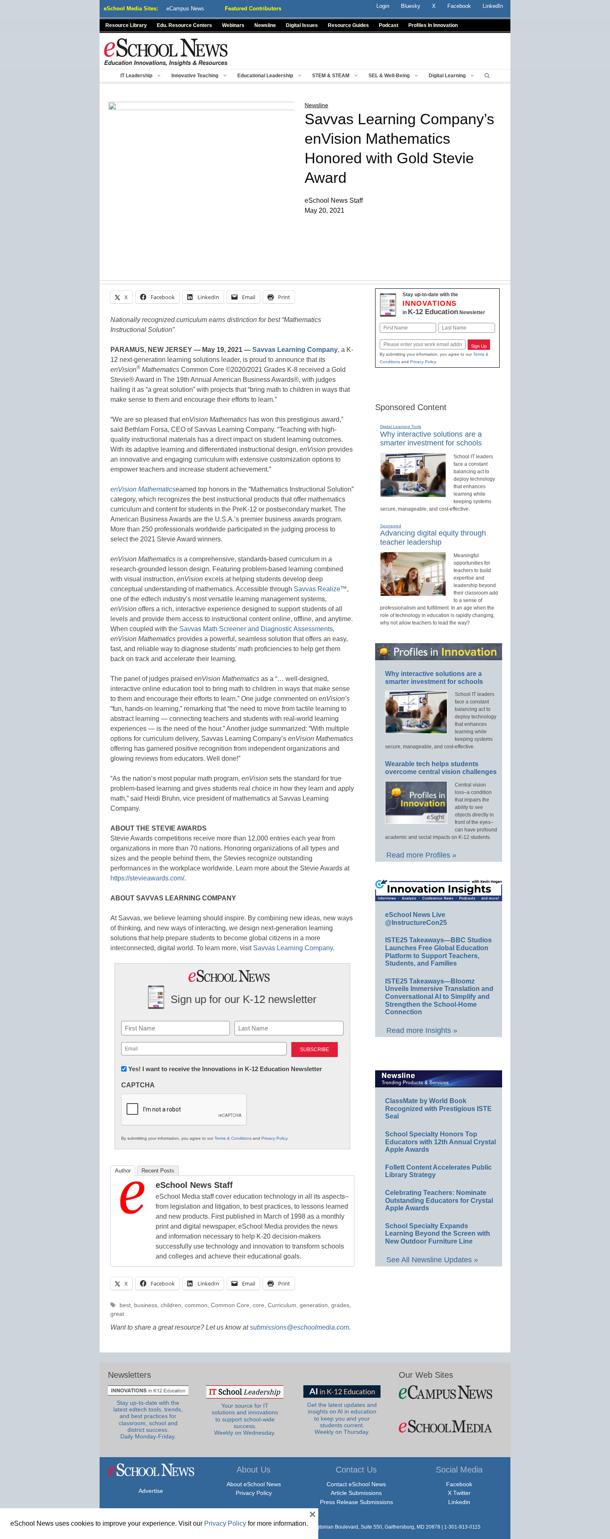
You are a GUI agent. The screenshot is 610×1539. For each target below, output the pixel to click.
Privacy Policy (274, 1138)
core (258, 1305)
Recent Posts (158, 1171)
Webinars (233, 25)
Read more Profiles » (421, 855)
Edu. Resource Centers (184, 25)
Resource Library (126, 25)
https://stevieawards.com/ (147, 878)
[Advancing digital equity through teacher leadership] (413, 592)
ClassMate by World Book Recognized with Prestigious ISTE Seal (438, 1108)
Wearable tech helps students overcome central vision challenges (441, 767)
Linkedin (459, 1502)
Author (123, 1171)
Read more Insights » (421, 1030)
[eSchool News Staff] (132, 1211)
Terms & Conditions (233, 1138)
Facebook (459, 1484)
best (125, 1305)
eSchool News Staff (194, 1185)
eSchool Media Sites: (131, 8)
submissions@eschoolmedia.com (299, 1327)
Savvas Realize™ (320, 588)
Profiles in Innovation (433, 25)
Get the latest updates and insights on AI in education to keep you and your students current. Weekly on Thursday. (342, 1418)
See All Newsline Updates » (432, 1260)
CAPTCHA (138, 1085)
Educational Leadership (265, 76)
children (171, 1305)
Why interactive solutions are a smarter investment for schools (431, 438)
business (145, 1305)
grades (340, 1305)
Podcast (388, 25)
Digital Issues (302, 25)
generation (314, 1305)
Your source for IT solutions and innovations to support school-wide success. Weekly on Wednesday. (245, 1419)
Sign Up (479, 346)
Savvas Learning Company (292, 947)
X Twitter (459, 1493)
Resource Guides (348, 25)
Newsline (265, 25)
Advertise (151, 1490)
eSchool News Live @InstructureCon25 (416, 918)
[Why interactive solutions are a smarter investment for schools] (413, 494)
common (196, 1305)
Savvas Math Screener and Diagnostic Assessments (256, 628)
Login (382, 6)
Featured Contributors (253, 8)
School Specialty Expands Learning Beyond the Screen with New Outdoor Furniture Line (437, 1233)
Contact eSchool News (356, 1484)
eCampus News (185, 8)
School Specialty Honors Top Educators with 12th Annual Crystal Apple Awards (440, 1142)
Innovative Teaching (194, 76)
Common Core (230, 1305)
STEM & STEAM (330, 76)
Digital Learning (447, 76)
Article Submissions (356, 1493)
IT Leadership (136, 76)
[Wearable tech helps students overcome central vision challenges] (416, 820)
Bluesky (410, 6)
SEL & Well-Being (389, 76)
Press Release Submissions (356, 1502)
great (117, 1314)
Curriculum (282, 1305)
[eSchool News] (166, 51)
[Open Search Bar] (487, 75)
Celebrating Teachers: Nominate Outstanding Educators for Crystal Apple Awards (439, 1200)
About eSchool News (254, 1484)
